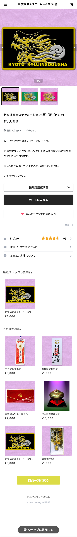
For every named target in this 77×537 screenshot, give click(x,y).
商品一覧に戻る (38, 480)
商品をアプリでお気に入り (40, 214)
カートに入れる (38, 200)
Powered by (34, 502)
